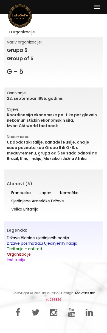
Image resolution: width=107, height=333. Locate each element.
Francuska (21, 192)
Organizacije (22, 32)
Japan (45, 192)
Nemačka (69, 192)
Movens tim (85, 293)
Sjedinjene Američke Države (37, 201)
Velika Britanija (24, 209)
